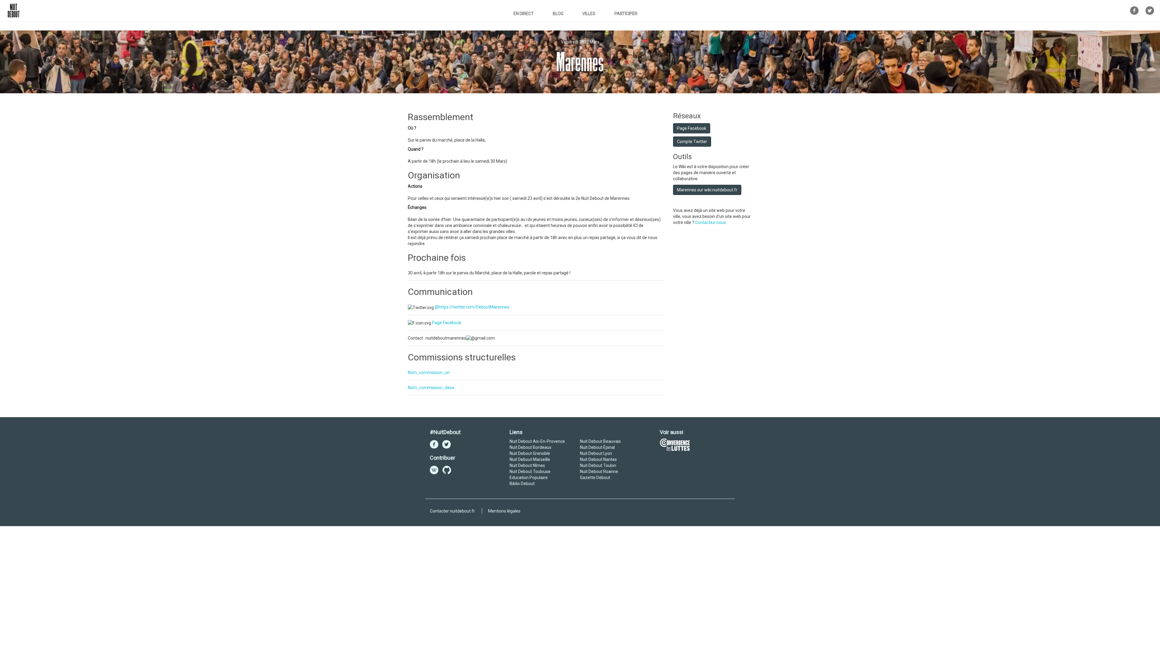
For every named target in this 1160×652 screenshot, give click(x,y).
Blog (558, 13)
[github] (446, 471)
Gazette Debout (595, 477)
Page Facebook (446, 322)
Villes (588, 13)
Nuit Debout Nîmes (527, 465)
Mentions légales (504, 511)
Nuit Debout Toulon (598, 465)
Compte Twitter (692, 141)
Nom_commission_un (429, 372)
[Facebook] (1134, 12)
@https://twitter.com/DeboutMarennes (472, 307)
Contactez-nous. (711, 222)
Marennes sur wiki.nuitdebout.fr (707, 189)
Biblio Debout (522, 483)
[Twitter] (1149, 12)
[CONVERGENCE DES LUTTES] (675, 444)
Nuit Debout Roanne (599, 471)
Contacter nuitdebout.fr (452, 511)
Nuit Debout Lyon (596, 453)
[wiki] (434, 471)
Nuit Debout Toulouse (530, 471)
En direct (524, 13)
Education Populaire (529, 477)
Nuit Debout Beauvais (600, 441)
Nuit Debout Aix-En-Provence (537, 441)
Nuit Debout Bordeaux (530, 447)
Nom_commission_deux (431, 387)
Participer (625, 13)
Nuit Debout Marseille (530, 459)
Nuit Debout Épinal (597, 447)
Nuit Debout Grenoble (530, 453)
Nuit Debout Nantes (598, 459)
